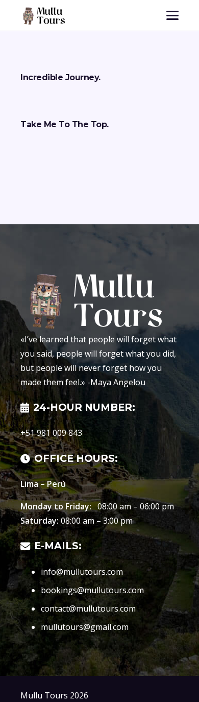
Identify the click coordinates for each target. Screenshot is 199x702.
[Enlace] (42, 15)
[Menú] (172, 15)
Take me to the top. (64, 124)
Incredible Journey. (60, 77)
